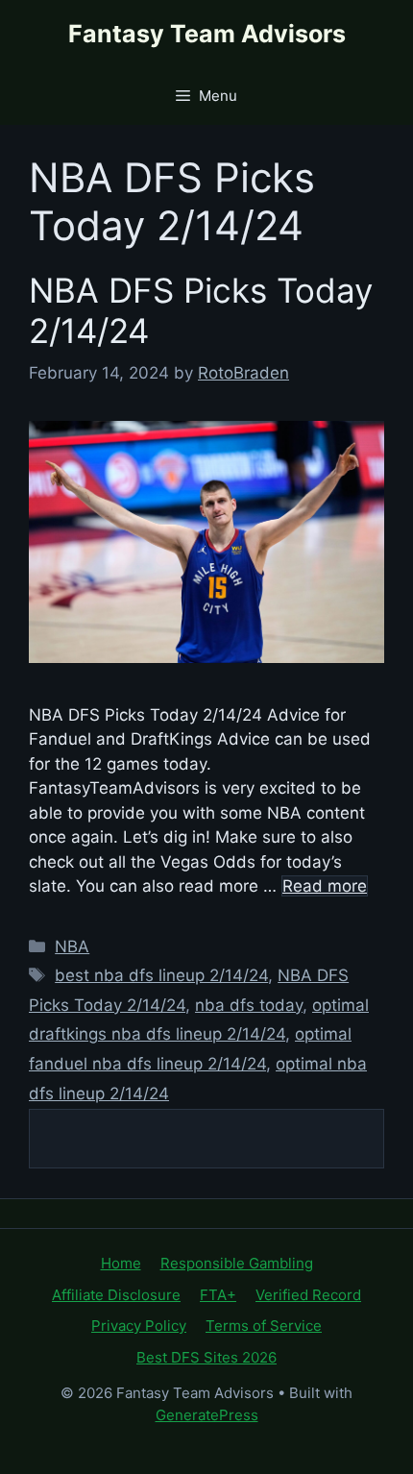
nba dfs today (249, 1005)
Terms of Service (264, 1325)
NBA (72, 946)
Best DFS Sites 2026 (206, 1357)
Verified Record (308, 1295)
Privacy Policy (138, 1325)
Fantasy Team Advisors (207, 33)
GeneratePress (207, 1415)
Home (121, 1263)
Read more (324, 886)
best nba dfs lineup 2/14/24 (161, 975)
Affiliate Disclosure (116, 1295)
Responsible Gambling (236, 1263)
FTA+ (218, 1295)
